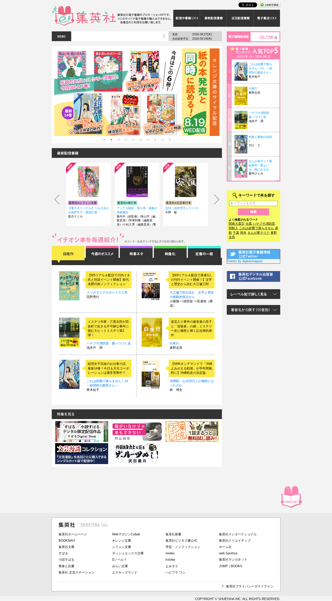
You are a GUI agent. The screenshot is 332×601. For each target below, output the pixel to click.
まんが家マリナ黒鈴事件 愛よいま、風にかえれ (260, 165)
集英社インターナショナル (238, 534)
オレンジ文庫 (121, 540)
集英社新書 (173, 534)
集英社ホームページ (73, 534)
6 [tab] (140, 139)
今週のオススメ (102, 254)
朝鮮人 (233, 228)
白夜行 (174, 343)
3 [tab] (118, 139)
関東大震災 (237, 223)
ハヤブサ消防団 (264, 223)
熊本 (243, 232)
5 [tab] (133, 139)
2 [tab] (111, 139)
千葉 (236, 232)
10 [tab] (169, 139)
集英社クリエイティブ (235, 540)
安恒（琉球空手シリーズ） (182, 208)
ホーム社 (225, 547)
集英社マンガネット (233, 559)
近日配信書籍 (240, 18)
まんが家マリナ (258, 232)
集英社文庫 (66, 547)
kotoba (170, 559)
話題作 (68, 254)
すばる (63, 553)
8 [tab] (155, 139)
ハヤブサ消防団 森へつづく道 (109, 343)
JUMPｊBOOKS (230, 566)
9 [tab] (162, 139)
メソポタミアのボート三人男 (107, 292)
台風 (248, 223)
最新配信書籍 (213, 18)
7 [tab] (147, 139)
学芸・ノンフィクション (183, 547)
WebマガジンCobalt (126, 534)
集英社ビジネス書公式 (181, 540)
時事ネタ (136, 254)
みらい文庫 (120, 566)
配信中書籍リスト (186, 18)
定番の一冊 (204, 254)
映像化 (170, 254)
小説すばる (66, 559)
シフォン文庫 (121, 547)
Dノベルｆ (119, 559)
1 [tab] (104, 139)
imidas (170, 553)
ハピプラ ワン (175, 572)
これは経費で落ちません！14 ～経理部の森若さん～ (260, 68)
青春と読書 (66, 566)
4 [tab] (125, 139)
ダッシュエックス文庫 (128, 553)
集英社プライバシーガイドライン (249, 586)
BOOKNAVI (67, 540)
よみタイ (172, 566)
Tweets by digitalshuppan (244, 261)
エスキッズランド (124, 572)
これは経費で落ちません (256, 228)
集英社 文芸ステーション (76, 572)
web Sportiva (228, 553)
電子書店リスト (266, 18)
